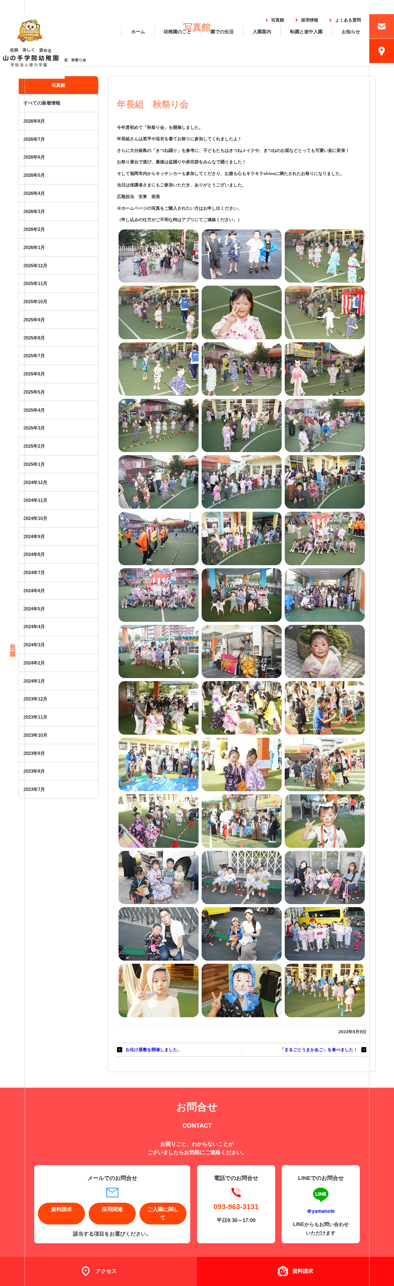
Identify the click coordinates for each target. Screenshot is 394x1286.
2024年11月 (35, 500)
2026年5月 (34, 175)
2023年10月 (35, 735)
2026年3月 (34, 211)
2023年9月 (34, 753)
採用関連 (112, 1209)
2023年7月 (34, 789)
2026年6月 (34, 157)
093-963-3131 (236, 1207)
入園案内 (262, 31)
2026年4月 (34, 193)
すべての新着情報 (41, 102)
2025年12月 (35, 265)
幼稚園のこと (177, 31)
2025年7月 (34, 355)
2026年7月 (34, 139)
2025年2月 (34, 446)
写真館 (277, 19)
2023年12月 (35, 698)
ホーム (138, 31)
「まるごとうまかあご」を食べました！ (319, 1049)
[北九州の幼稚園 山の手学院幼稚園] (32, 46)
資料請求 (61, 1209)
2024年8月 (34, 554)
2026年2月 (34, 229)
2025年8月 (34, 337)
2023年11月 (35, 717)
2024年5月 (34, 608)
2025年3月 (34, 428)
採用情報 (309, 19)
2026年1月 (34, 247)
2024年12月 (35, 482)
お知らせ (351, 31)
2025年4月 (34, 410)
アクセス (106, 1271)
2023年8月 (34, 771)
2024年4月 (34, 626)
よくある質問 (348, 19)
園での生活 (222, 31)
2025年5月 (34, 392)
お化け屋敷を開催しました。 (154, 1049)
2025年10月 (35, 301)
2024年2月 (34, 662)
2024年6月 (34, 590)
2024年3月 (34, 644)
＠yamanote (321, 1211)
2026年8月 (34, 121)
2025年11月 (35, 283)
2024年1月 (34, 681)
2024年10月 (35, 518)
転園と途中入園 (306, 31)
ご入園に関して (163, 1213)
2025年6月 (34, 373)
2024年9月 (34, 536)
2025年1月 (34, 464)
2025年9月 (34, 319)
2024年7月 (34, 572)
